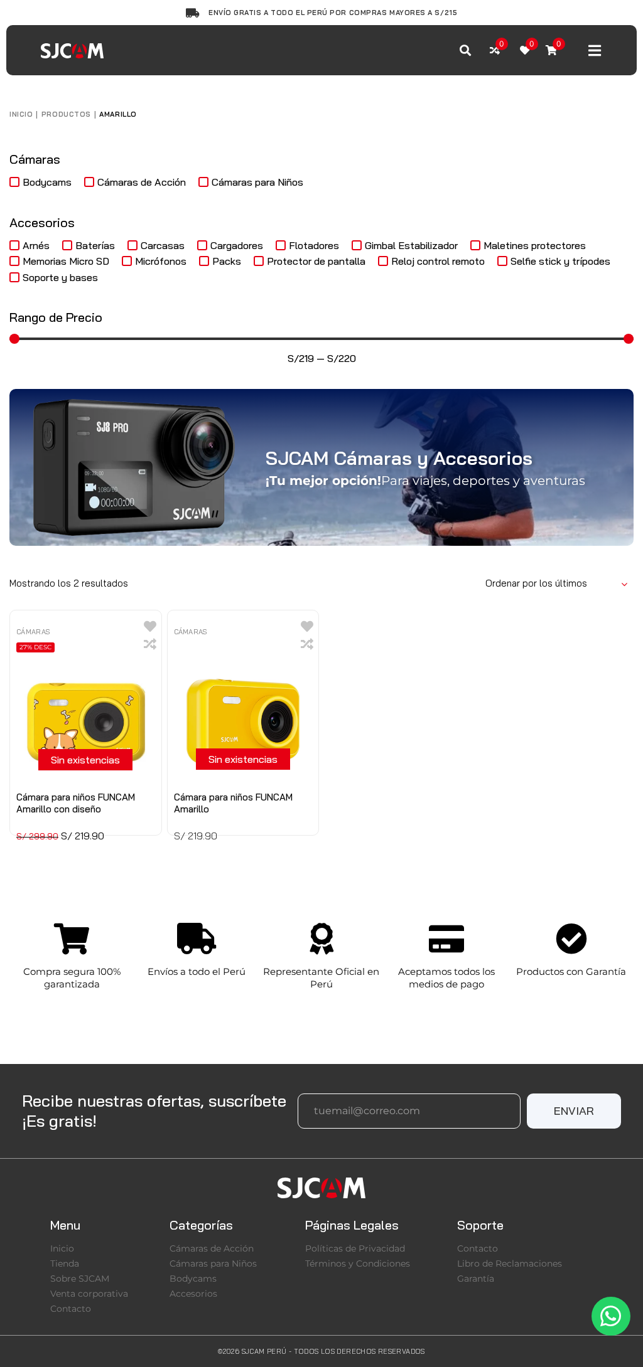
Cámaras (33, 631)
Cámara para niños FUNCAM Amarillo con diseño (75, 803)
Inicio (21, 114)
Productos (66, 114)
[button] (574, 1111)
